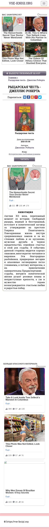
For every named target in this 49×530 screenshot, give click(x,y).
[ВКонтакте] (24, 97)
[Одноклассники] (32, 97)
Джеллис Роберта (24, 148)
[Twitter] (40, 97)
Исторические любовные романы (24, 154)
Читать (24, 159)
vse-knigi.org (20, 3)
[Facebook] (28, 97)
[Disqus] (24, 327)
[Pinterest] (36, 97)
